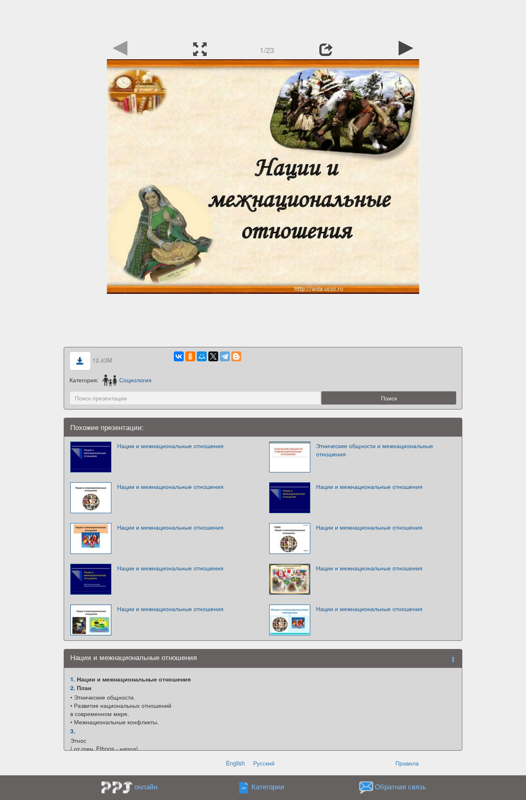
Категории (267, 787)
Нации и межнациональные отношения (170, 446)
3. (72, 731)
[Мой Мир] (202, 356)
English (235, 763)
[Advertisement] (263, 18)
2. (72, 688)
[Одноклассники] (190, 356)
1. (72, 679)
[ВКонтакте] (179, 356)
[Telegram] (225, 356)
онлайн (145, 786)
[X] (213, 356)
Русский (264, 763)
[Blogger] (236, 356)
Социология (135, 380)
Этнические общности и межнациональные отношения (374, 450)
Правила (407, 763)
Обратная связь (400, 787)
